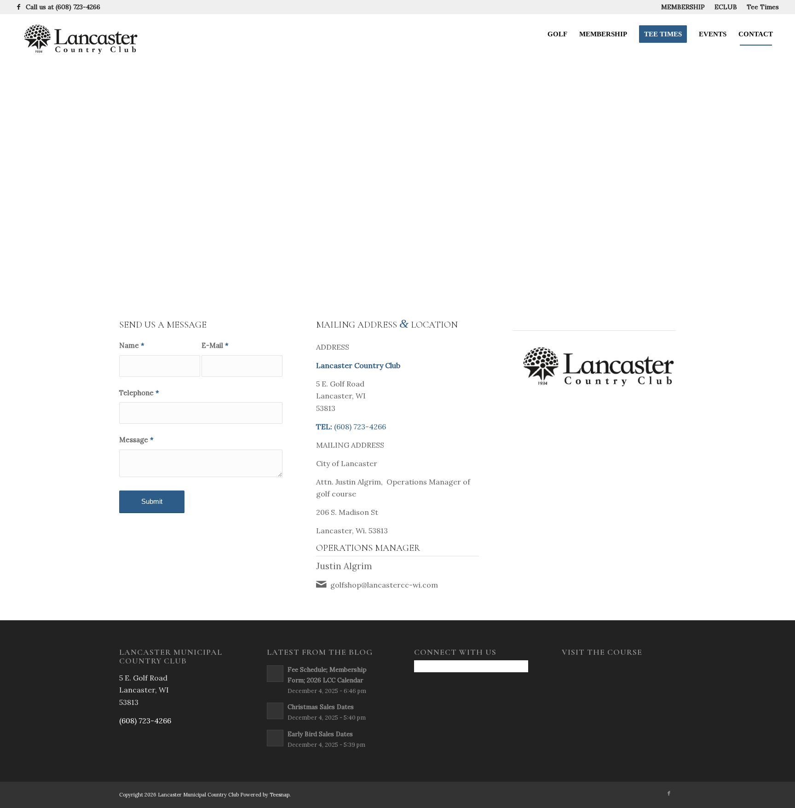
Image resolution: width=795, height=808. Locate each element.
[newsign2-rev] (77, 34)
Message (136, 439)
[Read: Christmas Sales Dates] (275, 711)
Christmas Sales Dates (321, 707)
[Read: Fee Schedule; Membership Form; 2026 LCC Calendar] (275, 673)
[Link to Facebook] (19, 7)
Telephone (139, 392)
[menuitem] (683, 7)
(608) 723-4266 (78, 7)
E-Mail (215, 345)
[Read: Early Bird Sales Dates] (275, 738)
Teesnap (279, 794)
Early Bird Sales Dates (320, 734)
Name (131, 345)
